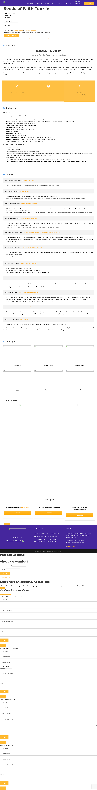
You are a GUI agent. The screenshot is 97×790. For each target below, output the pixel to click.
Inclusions (14, 38)
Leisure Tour (77, 3)
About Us (59, 3)
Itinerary (22, 38)
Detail (7, 38)
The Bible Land (29, 3)
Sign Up (2, 588)
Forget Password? (5, 577)
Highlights (31, 38)
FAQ (53, 3)
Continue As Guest (5, 594)
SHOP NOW (89, 3)
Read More (7, 524)
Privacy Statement (31, 30)
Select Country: (4, 666)
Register (49, 38)
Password (3, 569)
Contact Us (68, 3)
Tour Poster (40, 38)
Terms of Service (18, 30)
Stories (47, 3)
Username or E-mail (6, 565)
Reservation (25, 507)
